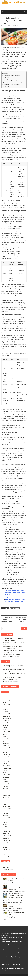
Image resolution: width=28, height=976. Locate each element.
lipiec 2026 (5, 698)
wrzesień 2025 (6, 720)
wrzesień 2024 (6, 745)
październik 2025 (7, 718)
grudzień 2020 (6, 831)
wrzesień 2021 (6, 811)
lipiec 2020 (5, 842)
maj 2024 (5, 752)
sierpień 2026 (6, 695)
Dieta (4, 865)
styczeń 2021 (6, 829)
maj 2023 (5, 772)
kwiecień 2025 (6, 732)
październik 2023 (7, 768)
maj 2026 (5, 702)
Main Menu (6, 12)
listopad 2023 (6, 766)
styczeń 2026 (6, 711)
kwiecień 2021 (6, 822)
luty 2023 (5, 779)
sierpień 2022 (6, 786)
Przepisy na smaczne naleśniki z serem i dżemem (21, 619)
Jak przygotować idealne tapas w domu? (12, 79)
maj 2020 (5, 847)
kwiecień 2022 (6, 795)
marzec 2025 (6, 734)
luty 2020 (5, 854)
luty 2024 (5, 759)
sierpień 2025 (6, 723)
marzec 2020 (6, 851)
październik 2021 (7, 808)
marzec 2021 (6, 824)
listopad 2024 (6, 743)
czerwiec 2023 (6, 770)
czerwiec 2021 (6, 817)
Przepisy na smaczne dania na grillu (14, 590)
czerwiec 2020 (6, 845)
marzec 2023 (6, 777)
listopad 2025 (6, 716)
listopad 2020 (6, 833)
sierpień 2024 (6, 747)
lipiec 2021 (5, 815)
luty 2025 (5, 736)
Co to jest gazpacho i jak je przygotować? (12, 82)
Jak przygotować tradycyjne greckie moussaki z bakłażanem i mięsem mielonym (15, 601)
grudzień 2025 (6, 714)
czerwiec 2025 (6, 727)
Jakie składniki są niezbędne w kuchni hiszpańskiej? (11, 85)
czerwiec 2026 (6, 700)
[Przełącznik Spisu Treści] (23, 73)
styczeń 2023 (6, 781)
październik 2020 (7, 836)
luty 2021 (5, 827)
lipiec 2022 (5, 788)
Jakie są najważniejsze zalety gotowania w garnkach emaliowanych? (15, 887)
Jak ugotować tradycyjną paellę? (10, 81)
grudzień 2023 (6, 763)
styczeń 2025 (6, 738)
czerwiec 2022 (6, 790)
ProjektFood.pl (15, 25)
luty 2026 (5, 709)
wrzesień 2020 (6, 838)
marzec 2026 (6, 707)
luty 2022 (5, 799)
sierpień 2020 (6, 840)
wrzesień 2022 (6, 784)
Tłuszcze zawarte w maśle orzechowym (11, 941)
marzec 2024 (6, 757)
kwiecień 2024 (6, 754)
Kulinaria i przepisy (14, 608)
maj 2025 (5, 729)
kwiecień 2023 (6, 775)
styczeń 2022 (6, 802)
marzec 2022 (6, 797)
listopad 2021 (6, 806)
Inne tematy (6, 867)
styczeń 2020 (6, 856)
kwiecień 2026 (6, 705)
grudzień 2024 (6, 741)
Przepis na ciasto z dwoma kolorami (12, 677)
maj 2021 (5, 820)
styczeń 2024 (6, 761)
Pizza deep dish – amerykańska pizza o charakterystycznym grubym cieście (16, 897)
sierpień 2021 (6, 813)
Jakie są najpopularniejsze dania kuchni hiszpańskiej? (12, 76)
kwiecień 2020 (6, 849)
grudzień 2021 (6, 804)
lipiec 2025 (5, 725)
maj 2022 (5, 793)
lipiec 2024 (5, 750)
